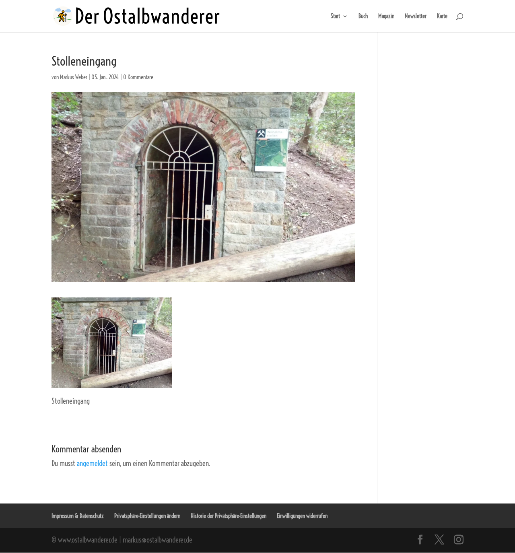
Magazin (386, 16)
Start (335, 16)
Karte (442, 16)
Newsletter (415, 16)
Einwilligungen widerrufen (302, 516)
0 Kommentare (138, 77)
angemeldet (92, 463)
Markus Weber (73, 77)
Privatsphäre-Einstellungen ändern (147, 516)
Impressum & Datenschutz (78, 516)
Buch (363, 16)
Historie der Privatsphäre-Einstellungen (228, 516)
